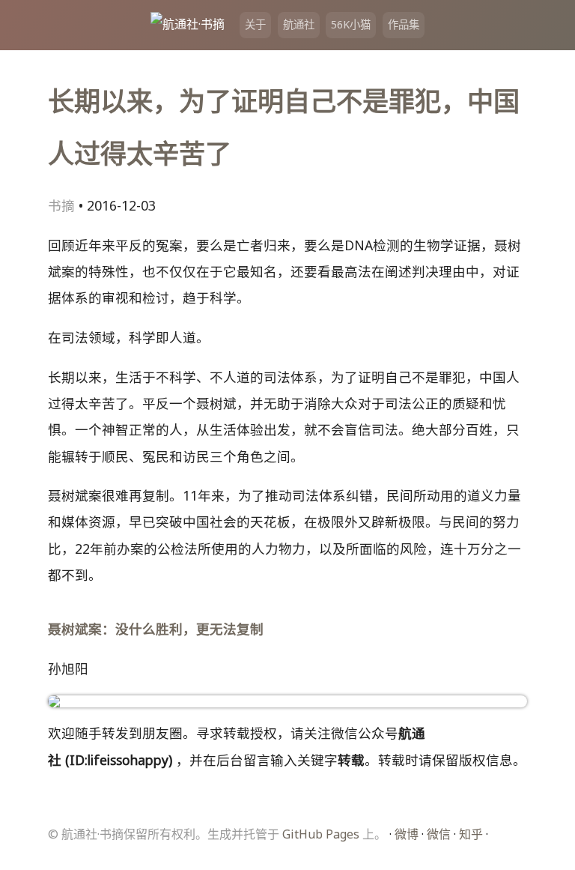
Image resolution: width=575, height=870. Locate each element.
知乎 (471, 834)
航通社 (298, 24)
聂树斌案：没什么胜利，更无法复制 (156, 629)
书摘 (61, 205)
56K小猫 (351, 24)
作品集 (403, 24)
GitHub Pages (320, 834)
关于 (255, 24)
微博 (407, 834)
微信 (439, 834)
